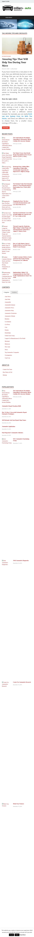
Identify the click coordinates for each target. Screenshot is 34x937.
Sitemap (5, 375)
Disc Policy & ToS (7, 372)
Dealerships (8, 333)
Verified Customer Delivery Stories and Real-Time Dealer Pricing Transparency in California (22, 258)
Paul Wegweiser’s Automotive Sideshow (12, 432)
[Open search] (30, 17)
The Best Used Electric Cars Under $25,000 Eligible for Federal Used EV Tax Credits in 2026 (22, 214)
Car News (7, 324)
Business (7, 319)
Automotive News (6, 56)
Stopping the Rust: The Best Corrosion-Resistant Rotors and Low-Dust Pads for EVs (21, 202)
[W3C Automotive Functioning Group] (7, 439)
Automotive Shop (9, 310)
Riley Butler (14, 68)
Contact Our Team (7, 369)
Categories (6, 292)
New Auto (7, 346)
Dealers (7, 330)
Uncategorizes (8, 355)
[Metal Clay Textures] (7, 804)
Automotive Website (10, 316)
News (6, 349)
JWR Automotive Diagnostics (21, 560)
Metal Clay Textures (18, 803)
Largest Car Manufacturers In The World (15, 338)
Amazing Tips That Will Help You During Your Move (15, 62)
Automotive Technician (11, 313)
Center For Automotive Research (22, 682)
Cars (6, 327)
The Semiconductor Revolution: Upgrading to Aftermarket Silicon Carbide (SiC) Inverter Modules (22, 139)
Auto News (8, 296)
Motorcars (7, 344)
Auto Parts (7, 299)
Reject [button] (17, 934)
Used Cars (7, 358)
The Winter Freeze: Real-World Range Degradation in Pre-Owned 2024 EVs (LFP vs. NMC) (22, 154)
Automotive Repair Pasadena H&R (11, 406)
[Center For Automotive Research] (7, 682)
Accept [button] (11, 934)
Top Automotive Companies (12, 352)
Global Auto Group (10, 335)
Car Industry (8, 321)
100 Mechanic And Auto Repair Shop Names (14, 420)
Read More (5, 127)
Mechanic (7, 341)
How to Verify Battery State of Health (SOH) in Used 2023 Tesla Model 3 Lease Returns (22, 245)
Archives (14, 292)
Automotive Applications (8, 426)
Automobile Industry (10, 305)
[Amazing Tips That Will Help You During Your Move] (17, 46)
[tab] (6, 292)
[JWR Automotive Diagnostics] (7, 560)
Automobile (8, 302)
